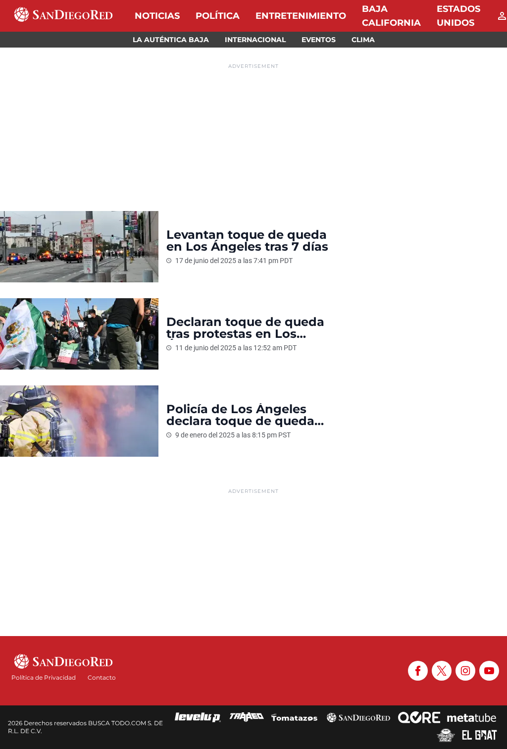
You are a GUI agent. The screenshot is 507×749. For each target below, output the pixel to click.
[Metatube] (471, 717)
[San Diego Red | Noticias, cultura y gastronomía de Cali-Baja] (63, 16)
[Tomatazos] (294, 717)
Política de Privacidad (43, 677)
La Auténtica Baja (171, 39)
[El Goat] (479, 735)
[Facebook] (418, 671)
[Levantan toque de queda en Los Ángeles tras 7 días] (79, 246)
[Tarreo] (246, 717)
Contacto (102, 677)
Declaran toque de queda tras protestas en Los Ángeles (245, 328)
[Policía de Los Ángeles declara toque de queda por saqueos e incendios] (79, 421)
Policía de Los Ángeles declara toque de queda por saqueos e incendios (242, 415)
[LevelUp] (198, 717)
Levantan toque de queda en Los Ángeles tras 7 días (249, 241)
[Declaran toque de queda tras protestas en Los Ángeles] (79, 334)
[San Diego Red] (358, 717)
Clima (363, 39)
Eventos (319, 39)
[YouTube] (489, 671)
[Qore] (419, 717)
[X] (442, 671)
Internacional (255, 39)
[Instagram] (465, 671)
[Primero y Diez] (446, 735)
